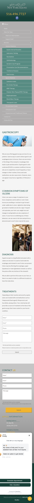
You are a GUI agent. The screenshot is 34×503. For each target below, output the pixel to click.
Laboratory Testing (12, 53)
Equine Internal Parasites (14, 49)
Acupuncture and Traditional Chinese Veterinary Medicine (16, 113)
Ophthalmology (11, 60)
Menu (6, 24)
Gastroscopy (10, 74)
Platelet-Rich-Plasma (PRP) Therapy (17, 92)
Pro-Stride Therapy (12, 85)
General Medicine (11, 46)
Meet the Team (8, 32)
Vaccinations (10, 56)
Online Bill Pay (8, 120)
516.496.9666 (11, 432)
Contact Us (7, 116)
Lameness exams (11, 81)
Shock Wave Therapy (13, 99)
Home (5, 28)
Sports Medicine (10, 78)
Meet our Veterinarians (12, 35)
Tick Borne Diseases (12, 71)
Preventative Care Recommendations (17, 67)
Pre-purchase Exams (12, 106)
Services (6, 42)
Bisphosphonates (12, 95)
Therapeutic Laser (12, 102)
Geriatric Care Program (13, 64)
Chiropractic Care (11, 109)
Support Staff (10, 39)
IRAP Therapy (11, 88)
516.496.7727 (16, 14)
